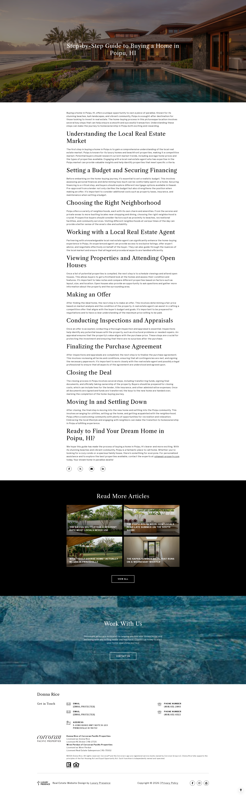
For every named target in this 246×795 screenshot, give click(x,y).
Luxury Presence (100, 783)
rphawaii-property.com (166, 456)
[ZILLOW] (206, 783)
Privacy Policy (169, 783)
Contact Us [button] (123, 656)
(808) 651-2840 (172, 706)
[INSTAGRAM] (199, 783)
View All (123, 579)
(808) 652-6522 (172, 714)
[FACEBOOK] (192, 783)
